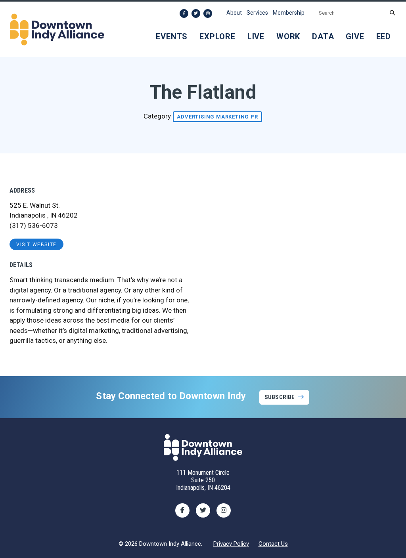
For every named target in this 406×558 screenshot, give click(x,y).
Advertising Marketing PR (217, 117)
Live (255, 36)
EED (383, 36)
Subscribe (279, 397)
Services (257, 13)
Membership (288, 13)
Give (355, 36)
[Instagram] (207, 13)
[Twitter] (196, 13)
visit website (36, 244)
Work (288, 36)
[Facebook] (184, 13)
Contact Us (273, 543)
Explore (217, 36)
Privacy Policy (231, 543)
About (234, 13)
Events (172, 36)
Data (323, 36)
